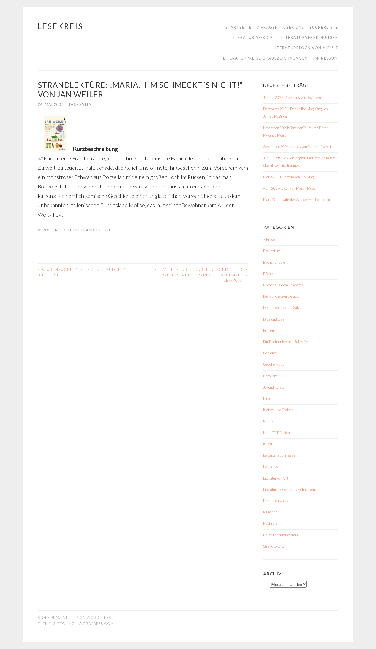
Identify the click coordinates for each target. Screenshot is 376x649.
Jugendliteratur (274, 387)
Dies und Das (273, 319)
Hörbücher (271, 376)
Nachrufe (270, 523)
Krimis (268, 421)
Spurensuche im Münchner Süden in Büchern (82, 272)
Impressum (325, 58)
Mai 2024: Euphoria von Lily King (288, 177)
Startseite (238, 27)
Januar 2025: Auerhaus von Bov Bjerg (292, 97)
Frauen (268, 330)
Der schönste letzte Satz (281, 307)
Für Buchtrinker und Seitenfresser (289, 342)
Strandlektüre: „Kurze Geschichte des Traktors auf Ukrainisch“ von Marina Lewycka (201, 274)
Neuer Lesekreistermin (280, 535)
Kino (266, 398)
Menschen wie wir (277, 501)
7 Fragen (267, 27)
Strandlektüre (94, 230)
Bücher (268, 273)
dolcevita (80, 104)
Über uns (293, 27)
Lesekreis (60, 26)
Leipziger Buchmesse (279, 455)
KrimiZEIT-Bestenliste (279, 432)
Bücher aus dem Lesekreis (283, 285)
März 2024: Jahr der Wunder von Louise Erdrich (300, 199)
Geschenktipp (273, 364)
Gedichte (270, 353)
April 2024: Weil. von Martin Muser (290, 188)
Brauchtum (271, 251)
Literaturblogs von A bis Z (305, 47)
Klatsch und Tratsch (278, 410)
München (270, 512)
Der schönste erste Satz (281, 296)
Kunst (267, 444)
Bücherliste (323, 27)
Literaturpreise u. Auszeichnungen (265, 58)
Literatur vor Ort (253, 37)
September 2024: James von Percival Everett (297, 146)
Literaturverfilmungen (309, 37)
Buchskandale (274, 262)
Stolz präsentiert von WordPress (74, 617)
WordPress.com (96, 623)
